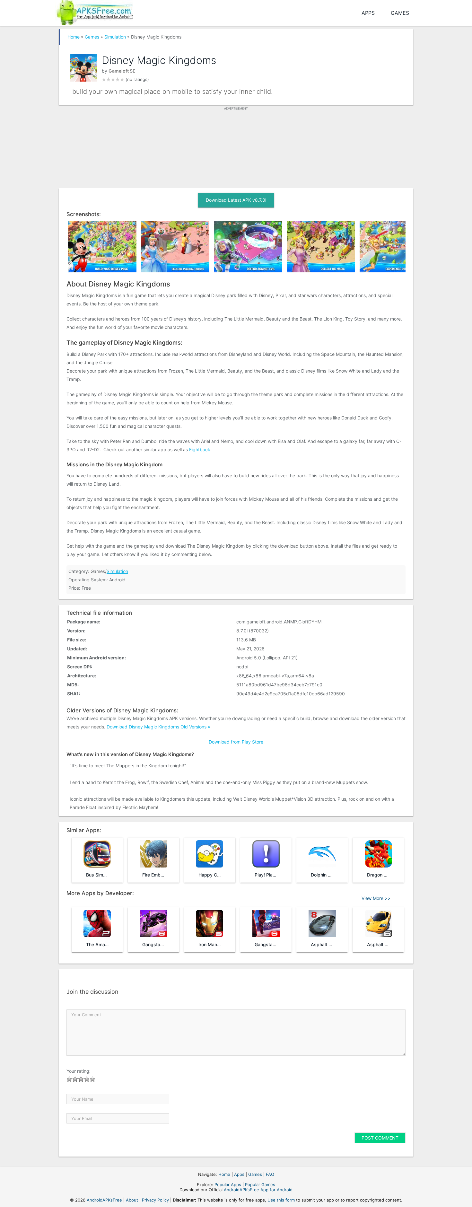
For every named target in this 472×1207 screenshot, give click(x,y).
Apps (368, 13)
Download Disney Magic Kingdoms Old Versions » (158, 726)
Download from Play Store (236, 741)
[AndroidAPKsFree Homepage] (94, 11)
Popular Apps (227, 1184)
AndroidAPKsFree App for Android (258, 1189)
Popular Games (260, 1184)
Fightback (199, 449)
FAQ (270, 1174)
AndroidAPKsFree (104, 1200)
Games (400, 13)
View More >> (376, 898)
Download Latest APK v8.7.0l (236, 200)
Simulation (115, 37)
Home (73, 37)
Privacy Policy (155, 1200)
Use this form (281, 1200)
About (132, 1200)
